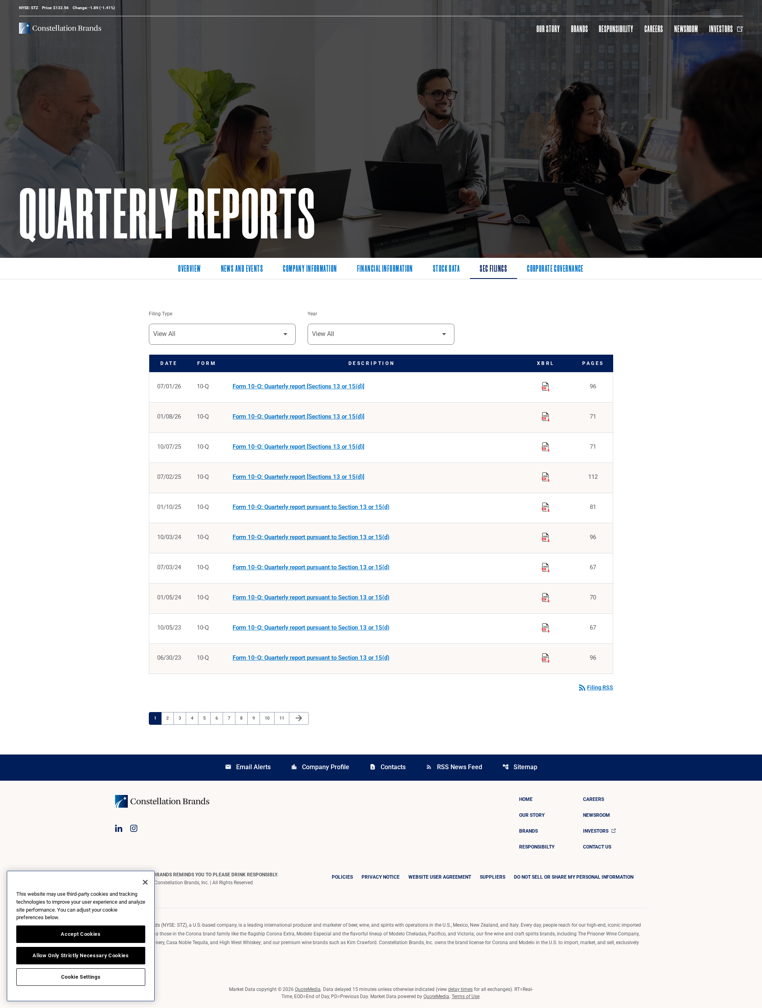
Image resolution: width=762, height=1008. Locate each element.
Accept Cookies (80, 934)
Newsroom (686, 29)
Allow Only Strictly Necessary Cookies (81, 955)
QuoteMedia (308, 989)
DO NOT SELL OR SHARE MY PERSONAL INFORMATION (573, 877)
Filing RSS (595, 687)
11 (284, 718)
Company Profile (320, 767)
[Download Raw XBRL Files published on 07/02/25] (545, 475)
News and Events (242, 269)
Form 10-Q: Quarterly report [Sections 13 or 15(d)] (298, 386)
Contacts (387, 767)
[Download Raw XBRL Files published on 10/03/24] (545, 536)
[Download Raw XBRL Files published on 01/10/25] (545, 506)
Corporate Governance (555, 269)
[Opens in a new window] (118, 828)
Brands (579, 29)
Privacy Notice (381, 877)
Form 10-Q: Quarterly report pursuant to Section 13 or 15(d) (311, 507)
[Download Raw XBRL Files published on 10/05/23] (545, 626)
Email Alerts (248, 767)
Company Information (310, 269)
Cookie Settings (81, 977)
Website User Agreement (439, 877)
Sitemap (519, 767)
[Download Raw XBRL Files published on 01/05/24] (545, 596)
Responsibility (616, 29)
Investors (721, 29)
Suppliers (492, 877)
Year (312, 314)
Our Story (548, 29)
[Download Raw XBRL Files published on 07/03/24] (545, 566)
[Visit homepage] (60, 28)
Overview (189, 269)
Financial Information (385, 269)
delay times (460, 989)
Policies (342, 877)
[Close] (145, 882)
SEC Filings (493, 269)
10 (269, 718)
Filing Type (160, 314)
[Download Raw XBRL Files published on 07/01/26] (545, 385)
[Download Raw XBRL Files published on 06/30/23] (545, 656)
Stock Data (446, 269)
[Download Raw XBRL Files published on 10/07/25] (545, 445)
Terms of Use (465, 996)
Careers (654, 29)
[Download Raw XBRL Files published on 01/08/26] (545, 415)
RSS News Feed (454, 767)
